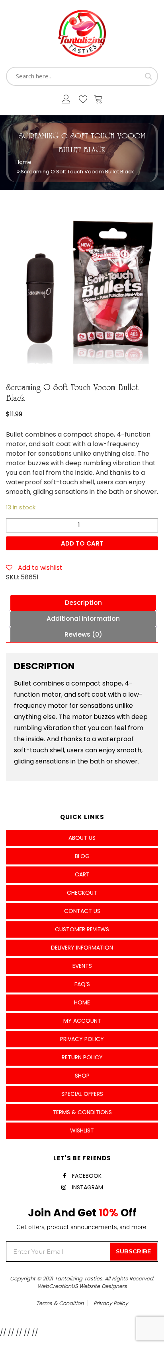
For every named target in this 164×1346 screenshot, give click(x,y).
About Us (82, 838)
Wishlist (82, 1130)
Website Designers (103, 1286)
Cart (82, 874)
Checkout (82, 893)
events (82, 966)
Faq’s (82, 984)
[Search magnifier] (148, 76)
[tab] (83, 603)
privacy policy (111, 1303)
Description (83, 602)
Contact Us (82, 911)
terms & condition (60, 1303)
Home (23, 162)
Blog (82, 856)
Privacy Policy (82, 1039)
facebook (87, 1176)
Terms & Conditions (82, 1112)
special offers (82, 1094)
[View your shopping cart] (98, 101)
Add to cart (82, 543)
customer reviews (82, 929)
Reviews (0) (83, 634)
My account (82, 1021)
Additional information (83, 618)
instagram (87, 1187)
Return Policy (82, 1057)
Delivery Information (82, 948)
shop (82, 1076)
